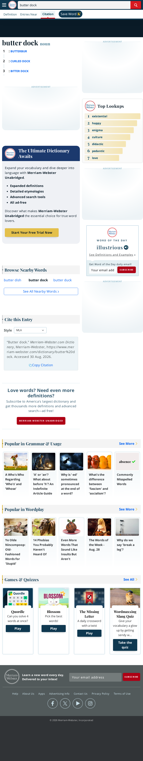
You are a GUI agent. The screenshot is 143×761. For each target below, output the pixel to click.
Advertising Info (59, 693)
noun (45, 43)
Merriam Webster (12, 676)
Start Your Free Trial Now (31, 232)
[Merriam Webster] (112, 232)
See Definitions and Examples (111, 255)
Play (17, 628)
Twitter (65, 703)
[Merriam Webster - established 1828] (12, 5)
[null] (126, 247)
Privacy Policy (101, 693)
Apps (42, 693)
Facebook (52, 703)
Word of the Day (112, 240)
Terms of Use (122, 693)
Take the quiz (125, 644)
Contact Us (81, 693)
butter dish (12, 280)
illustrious (110, 247)
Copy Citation (42, 365)
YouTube (78, 703)
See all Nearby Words (40, 291)
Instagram (90, 703)
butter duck (62, 280)
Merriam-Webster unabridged (41, 420)
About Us (28, 693)
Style (8, 330)
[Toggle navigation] (4, 5)
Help (15, 693)
